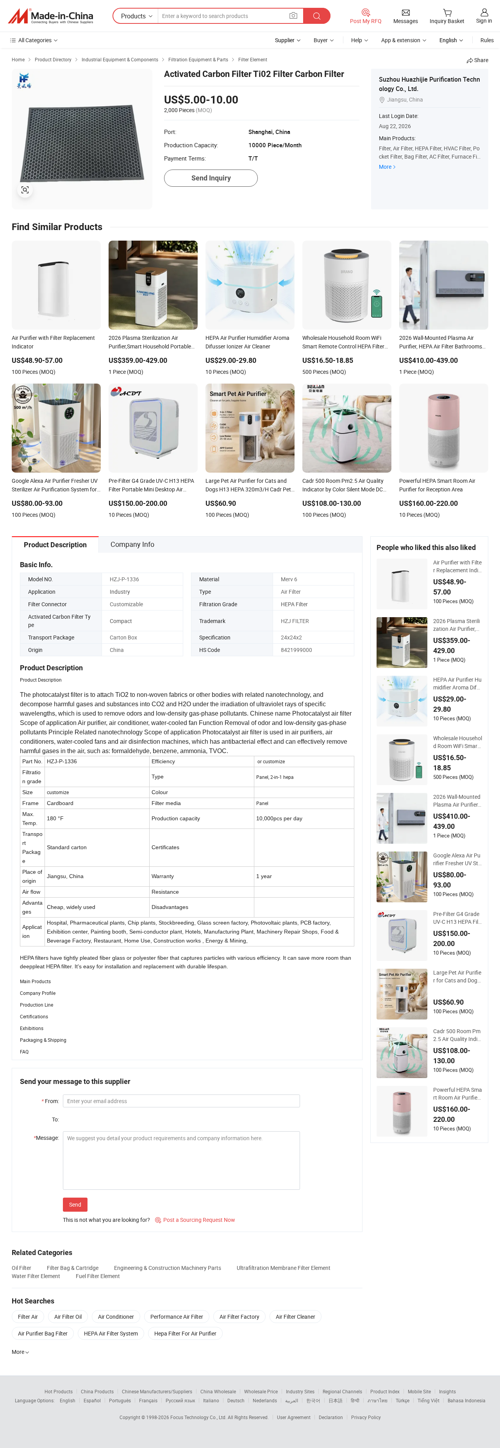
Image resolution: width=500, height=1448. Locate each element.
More (385, 166)
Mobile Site (419, 1391)
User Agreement (294, 1417)
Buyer (321, 40)
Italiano (211, 1400)
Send (75, 1204)
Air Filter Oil (68, 1316)
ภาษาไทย (378, 1400)
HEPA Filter (294, 604)
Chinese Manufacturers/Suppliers (157, 1391)
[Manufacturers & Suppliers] (50, 16)
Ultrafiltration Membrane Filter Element (283, 1267)
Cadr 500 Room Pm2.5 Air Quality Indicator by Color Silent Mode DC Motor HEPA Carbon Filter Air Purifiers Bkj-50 (456, 1035)
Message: (46, 1137)
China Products (97, 1391)
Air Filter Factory (239, 1316)
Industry (120, 591)
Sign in (484, 20)
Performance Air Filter (176, 1316)
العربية (291, 1400)
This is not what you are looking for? (106, 1219)
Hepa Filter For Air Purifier (185, 1333)
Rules (487, 40)
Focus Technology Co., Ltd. (199, 1417)
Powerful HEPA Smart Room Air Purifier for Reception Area (457, 1094)
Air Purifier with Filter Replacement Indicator (457, 566)
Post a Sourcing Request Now (195, 1219)
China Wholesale (218, 1391)
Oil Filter (21, 1267)
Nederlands (265, 1400)
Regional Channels (342, 1391)
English (67, 1400)
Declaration (331, 1417)
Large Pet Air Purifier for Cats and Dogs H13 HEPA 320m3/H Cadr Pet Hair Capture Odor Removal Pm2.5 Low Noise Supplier (457, 976)
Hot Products (59, 1391)
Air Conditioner (116, 1316)
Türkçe (402, 1400)
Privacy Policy (366, 1417)
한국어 (313, 1400)
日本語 (336, 1400)
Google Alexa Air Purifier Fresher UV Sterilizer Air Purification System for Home (457, 859)
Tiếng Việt (428, 1400)
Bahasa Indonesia (467, 1400)
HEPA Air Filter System (111, 1333)
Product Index (385, 1391)
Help (356, 40)
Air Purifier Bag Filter (43, 1333)
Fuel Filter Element (98, 1276)
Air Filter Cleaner (295, 1316)
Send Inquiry (211, 178)
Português (120, 1400)
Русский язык (180, 1400)
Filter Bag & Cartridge (72, 1267)
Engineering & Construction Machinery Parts (167, 1267)
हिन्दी (355, 1400)
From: (50, 1101)
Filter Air (28, 1316)
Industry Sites (300, 1391)
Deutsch (236, 1400)
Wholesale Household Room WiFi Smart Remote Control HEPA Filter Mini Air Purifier (457, 742)
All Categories (35, 40)
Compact (121, 621)
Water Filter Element (36, 1276)
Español (92, 1400)
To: (55, 1119)
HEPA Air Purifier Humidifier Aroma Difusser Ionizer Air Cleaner (457, 683)
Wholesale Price (261, 1391)
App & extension (400, 40)
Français (148, 1400)
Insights (447, 1391)
